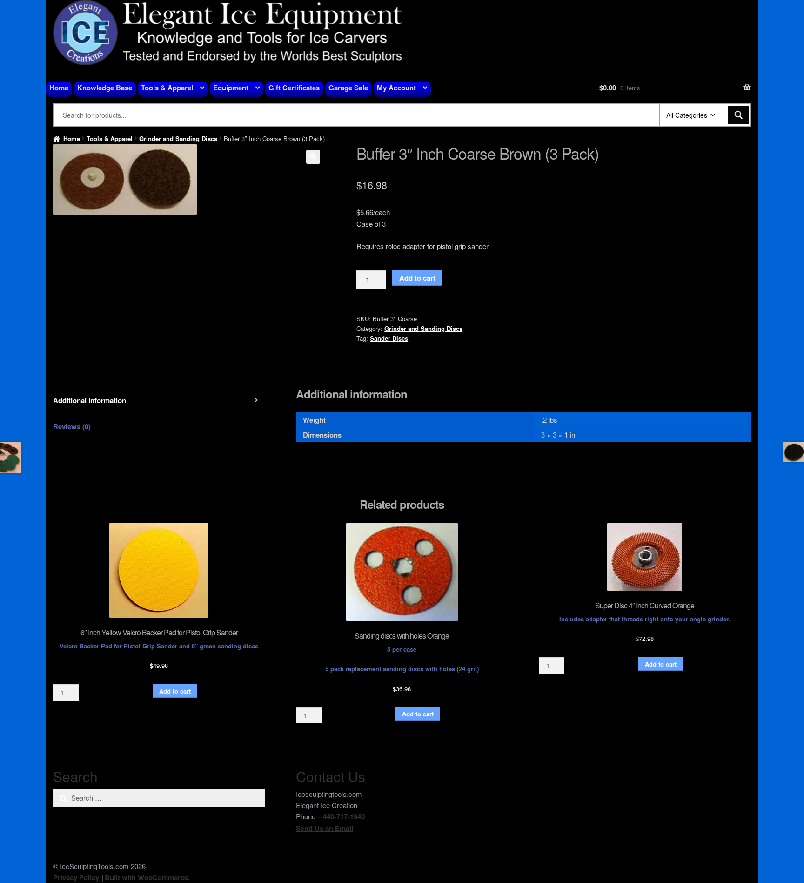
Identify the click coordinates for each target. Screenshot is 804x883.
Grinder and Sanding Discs (178, 138)
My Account (396, 87)
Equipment (230, 87)
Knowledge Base (104, 87)
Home (58, 87)
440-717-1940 (344, 816)
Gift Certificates (294, 87)
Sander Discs (389, 338)
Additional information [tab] (89, 400)
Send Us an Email (324, 828)
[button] (313, 157)
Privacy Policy (76, 877)
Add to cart (417, 278)
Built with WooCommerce (146, 877)
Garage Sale (348, 87)
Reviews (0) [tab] (72, 426)
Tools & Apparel (167, 87)
